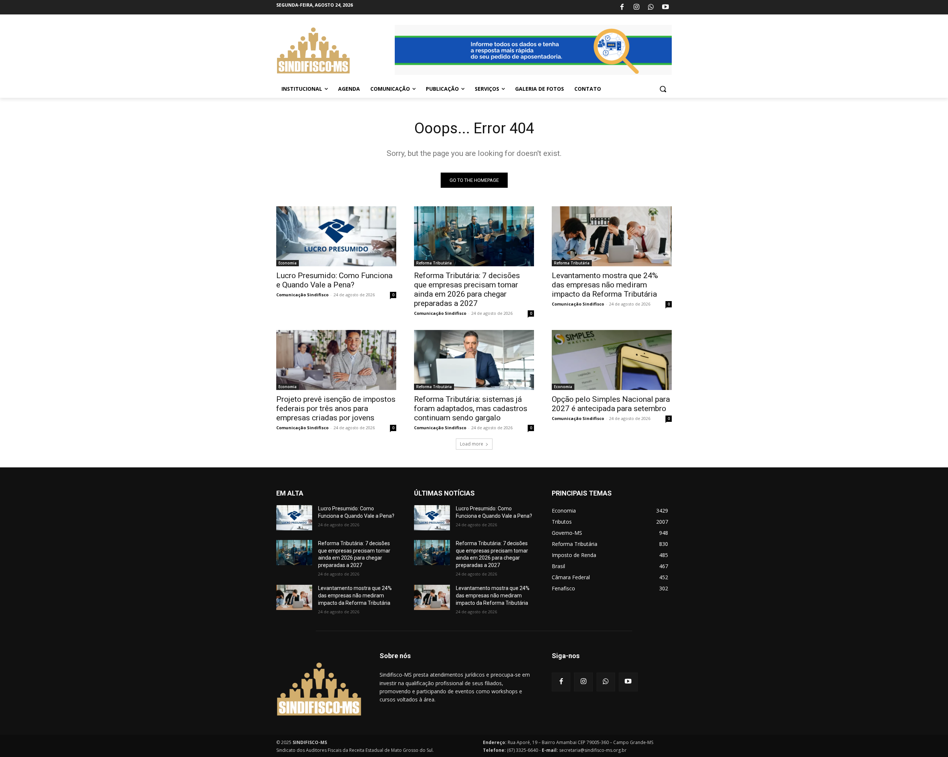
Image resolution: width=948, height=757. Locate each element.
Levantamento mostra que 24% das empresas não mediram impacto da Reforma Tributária (605, 285)
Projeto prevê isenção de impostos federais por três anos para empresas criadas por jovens (335, 408)
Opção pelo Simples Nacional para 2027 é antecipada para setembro (611, 404)
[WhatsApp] (651, 7)
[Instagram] (636, 7)
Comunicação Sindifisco (302, 294)
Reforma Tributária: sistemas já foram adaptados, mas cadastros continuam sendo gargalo (470, 408)
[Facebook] (621, 7)
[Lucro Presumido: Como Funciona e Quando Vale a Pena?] (336, 236)
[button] (663, 89)
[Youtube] (665, 7)
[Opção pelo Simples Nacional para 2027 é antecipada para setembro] (612, 360)
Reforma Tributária (434, 263)
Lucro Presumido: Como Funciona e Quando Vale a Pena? (334, 280)
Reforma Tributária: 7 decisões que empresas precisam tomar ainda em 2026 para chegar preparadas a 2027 (467, 289)
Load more (471, 444)
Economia (287, 263)
